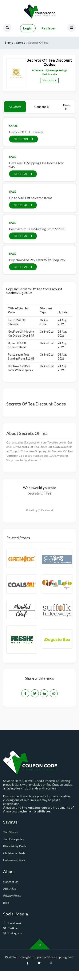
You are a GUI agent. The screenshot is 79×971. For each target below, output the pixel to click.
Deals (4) (67, 106)
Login (27, 28)
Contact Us (10, 881)
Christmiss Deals (14, 853)
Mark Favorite (49, 74)
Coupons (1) (42, 106)
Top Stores (10, 832)
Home (9, 42)
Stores (20, 42)
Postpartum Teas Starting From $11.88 (37, 229)
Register (49, 28)
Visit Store (49, 80)
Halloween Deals (14, 860)
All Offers (15, 106)
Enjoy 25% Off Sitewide (26, 132)
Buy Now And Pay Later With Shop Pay (37, 260)
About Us (9, 888)
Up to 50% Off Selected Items (30, 198)
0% (47, 70)
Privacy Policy (12, 895)
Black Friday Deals (15, 846)
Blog (6, 902)
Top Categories (13, 839)
